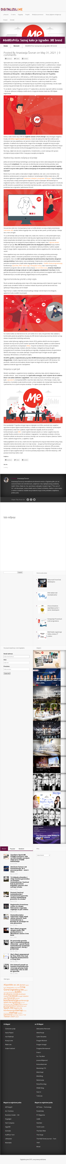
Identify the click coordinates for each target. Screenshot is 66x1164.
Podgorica (17, 1004)
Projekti (27, 14)
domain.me (11, 992)
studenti (20, 1013)
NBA (11, 1004)
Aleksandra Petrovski (43, 1029)
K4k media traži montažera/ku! (52, 594)
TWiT (38, 1143)
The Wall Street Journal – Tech (46, 1139)
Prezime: (7, 666)
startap (19, 1010)
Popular (12, 849)
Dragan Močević (41, 1041)
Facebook (31, 499)
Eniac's (38, 1052)
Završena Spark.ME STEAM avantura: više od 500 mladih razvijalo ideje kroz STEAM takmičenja (48, 659)
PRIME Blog (40, 1088)
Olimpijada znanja (36, 266)
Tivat (24, 1015)
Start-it (38, 1092)
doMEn (18, 991)
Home (6, 46)
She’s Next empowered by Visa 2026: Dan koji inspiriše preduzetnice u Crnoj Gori (48, 800)
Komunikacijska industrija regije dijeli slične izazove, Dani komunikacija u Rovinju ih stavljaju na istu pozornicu (49, 747)
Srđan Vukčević (10, 1048)
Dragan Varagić (41, 1044)
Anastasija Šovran (26, 52)
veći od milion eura (41, 268)
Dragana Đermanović (43, 1048)
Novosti (16, 46)
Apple (27, 985)
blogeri (49, 178)
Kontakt (12, 20)
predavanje (24, 1004)
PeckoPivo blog (41, 1084)
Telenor (21, 1015)
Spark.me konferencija (13, 1009)
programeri (41, 178)
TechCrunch (40, 1127)
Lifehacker (8, 1139)
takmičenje (8, 1014)
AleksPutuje (40, 1033)
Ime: (5, 660)
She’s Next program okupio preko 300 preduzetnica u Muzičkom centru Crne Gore (49, 765)
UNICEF (17, 1017)
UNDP (12, 1017)
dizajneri (34, 178)
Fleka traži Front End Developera (54, 581)
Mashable (8, 1143)
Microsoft (22, 1002)
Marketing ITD (41, 1068)
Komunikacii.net (41, 1064)
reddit (38, 1119)
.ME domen (20, 985)
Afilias (28, 346)
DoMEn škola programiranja (53, 263)
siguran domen (54, 242)
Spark (24, 1006)
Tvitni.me (39, 1096)
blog (8, 987)
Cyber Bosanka (41, 1037)
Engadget (8, 1119)
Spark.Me (15, 266)
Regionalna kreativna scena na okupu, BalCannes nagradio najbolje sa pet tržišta (49, 731)
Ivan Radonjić (9, 1037)
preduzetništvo (10, 1006)
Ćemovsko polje (10, 1029)
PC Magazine (40, 1115)
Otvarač (5, 20)
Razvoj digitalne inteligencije (53, 14)
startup (13, 1012)
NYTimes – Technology (43, 1107)
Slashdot (39, 1123)
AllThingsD (8, 1107)
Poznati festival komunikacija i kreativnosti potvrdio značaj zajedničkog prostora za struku (49, 713)
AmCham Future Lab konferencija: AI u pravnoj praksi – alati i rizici (50, 679)
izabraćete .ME (8, 230)
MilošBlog (39, 1076)
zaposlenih (10, 380)
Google (27, 499)
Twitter (34, 499)
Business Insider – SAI (12, 1115)
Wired (38, 1147)
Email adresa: (8, 654)
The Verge (39, 1135)
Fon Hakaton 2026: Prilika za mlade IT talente (47, 836)
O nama (13, 14)
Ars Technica (9, 1111)
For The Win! (40, 1056)
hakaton (26, 996)
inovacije (11, 998)
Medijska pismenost (37, 14)
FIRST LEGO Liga (24, 266)
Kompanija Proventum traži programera (55, 620)
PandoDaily (40, 1111)
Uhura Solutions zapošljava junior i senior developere (53, 608)
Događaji (20, 14)
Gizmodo (8, 1131)
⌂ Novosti (5, 14)
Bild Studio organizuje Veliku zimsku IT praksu (55, 634)
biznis (5, 987)
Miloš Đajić (39, 1072)
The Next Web (41, 1131)
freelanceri (27, 178)
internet (17, 998)
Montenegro (7, 1004)
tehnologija (15, 1015)
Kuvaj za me (9, 1041)
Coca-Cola (16, 987)
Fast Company (9, 1123)
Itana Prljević (9, 1033)
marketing (16, 1002)
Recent (4, 849)
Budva (12, 987)
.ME (14, 985)
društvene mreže (11, 994)
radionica (19, 1006)
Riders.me (8, 1044)
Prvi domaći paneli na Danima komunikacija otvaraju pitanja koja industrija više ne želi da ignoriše (48, 817)
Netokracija (40, 1080)
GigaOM (7, 1127)
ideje (5, 998)
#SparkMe (8, 984)
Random (21, 849)
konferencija (11, 1000)
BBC (19, 432)
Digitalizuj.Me (17, 989)
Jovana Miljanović (42, 1060)
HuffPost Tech (9, 1135)
